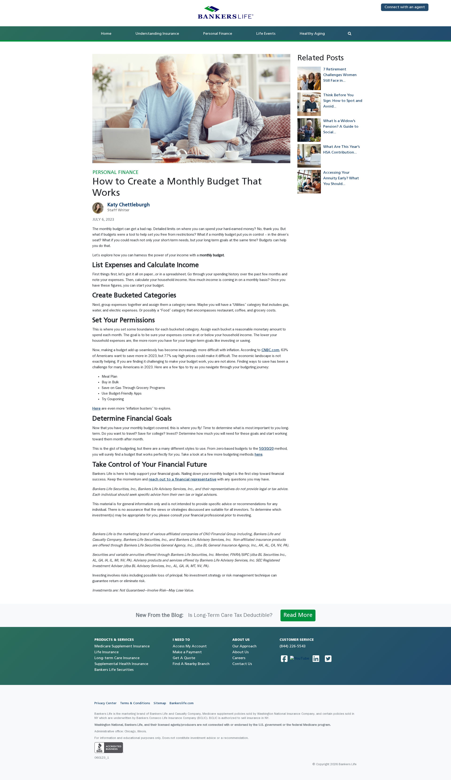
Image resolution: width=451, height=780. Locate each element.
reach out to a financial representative (182, 479)
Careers (238, 658)
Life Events (266, 34)
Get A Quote (184, 658)
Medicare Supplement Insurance (122, 646)
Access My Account (190, 646)
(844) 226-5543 (293, 646)
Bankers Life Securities (114, 670)
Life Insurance (106, 652)
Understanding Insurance (157, 34)
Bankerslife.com (182, 703)
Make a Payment (187, 652)
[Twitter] (328, 658)
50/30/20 (266, 449)
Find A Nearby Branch (191, 664)
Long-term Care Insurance (117, 658)
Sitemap (160, 703)
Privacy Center (105, 703)
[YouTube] (299, 659)
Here (96, 409)
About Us (240, 652)
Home (106, 34)
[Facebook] (284, 658)
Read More (298, 615)
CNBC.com (270, 350)
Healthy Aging (312, 34)
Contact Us (242, 664)
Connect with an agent (405, 7)
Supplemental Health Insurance (121, 664)
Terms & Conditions (135, 703)
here (258, 455)
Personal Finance (217, 34)
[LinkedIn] (316, 658)
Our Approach (244, 646)
